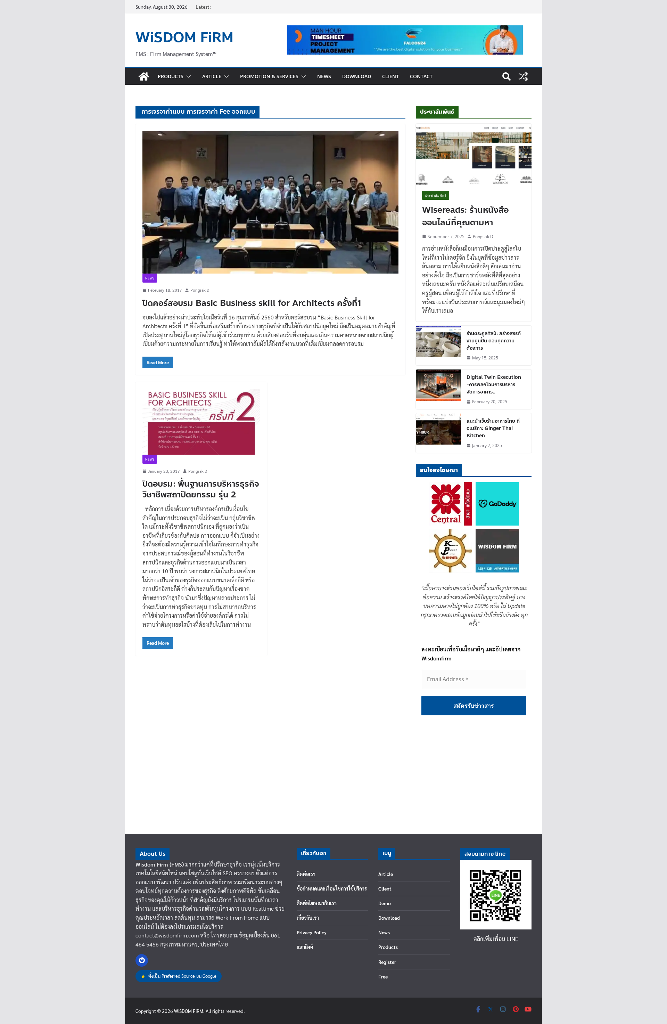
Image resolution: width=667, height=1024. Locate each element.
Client (390, 76)
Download (356, 76)
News (324, 76)
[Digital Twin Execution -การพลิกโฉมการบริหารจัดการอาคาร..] (438, 389)
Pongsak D (199, 290)
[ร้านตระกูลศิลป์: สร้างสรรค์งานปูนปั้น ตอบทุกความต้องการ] (438, 345)
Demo (384, 903)
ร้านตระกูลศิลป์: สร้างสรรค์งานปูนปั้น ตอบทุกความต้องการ (494, 341)
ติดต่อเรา (306, 874)
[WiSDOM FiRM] (143, 76)
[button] (187, 76)
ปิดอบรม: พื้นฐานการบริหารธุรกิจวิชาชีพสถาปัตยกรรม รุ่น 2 (200, 489)
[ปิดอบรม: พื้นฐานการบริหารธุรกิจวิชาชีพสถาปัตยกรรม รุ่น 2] (201, 421)
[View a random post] (523, 76)
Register (387, 962)
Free (383, 976)
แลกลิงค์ (305, 947)
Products (170, 76)
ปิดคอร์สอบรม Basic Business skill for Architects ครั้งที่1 (251, 303)
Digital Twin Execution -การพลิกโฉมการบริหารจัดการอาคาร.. (494, 385)
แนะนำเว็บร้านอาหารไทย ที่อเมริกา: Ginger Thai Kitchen (493, 428)
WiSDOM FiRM (184, 37)
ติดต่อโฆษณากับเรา (317, 903)
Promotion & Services (269, 76)
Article (211, 76)
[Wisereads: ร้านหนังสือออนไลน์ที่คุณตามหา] (474, 154)
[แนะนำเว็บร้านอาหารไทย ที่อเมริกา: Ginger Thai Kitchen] (438, 433)
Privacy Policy (312, 932)
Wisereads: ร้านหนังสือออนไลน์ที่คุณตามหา (465, 216)
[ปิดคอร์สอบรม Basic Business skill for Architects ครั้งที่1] (270, 202)
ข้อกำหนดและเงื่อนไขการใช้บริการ (332, 888)
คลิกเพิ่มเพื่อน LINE (496, 938)
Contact (421, 76)
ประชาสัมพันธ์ (435, 195)
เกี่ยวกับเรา (308, 918)
